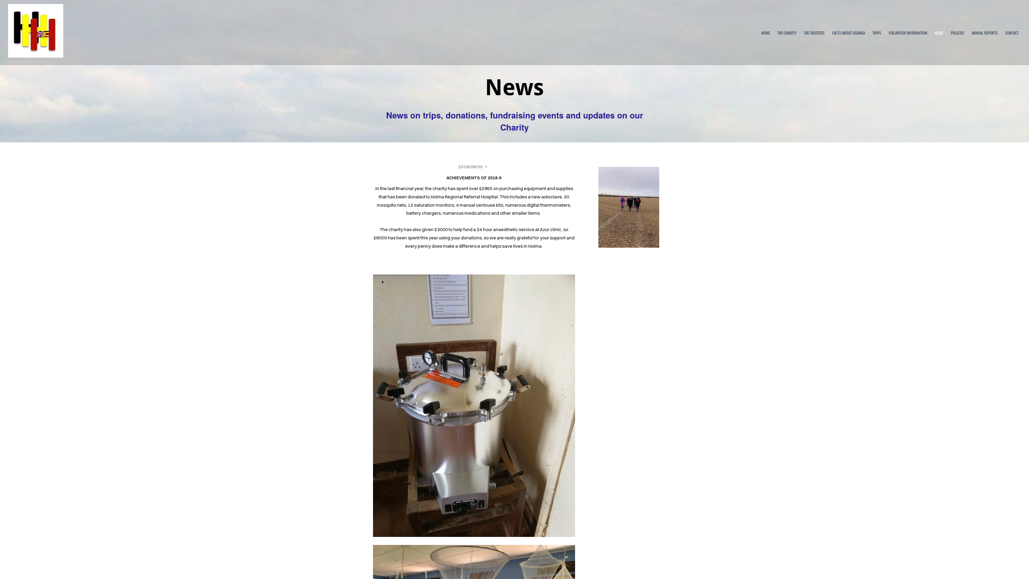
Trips (877, 33)
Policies (957, 33)
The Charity (786, 33)
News (939, 33)
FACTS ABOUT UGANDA (848, 33)
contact (1012, 33)
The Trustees (814, 33)
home (765, 33)
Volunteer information (908, 33)
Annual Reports (985, 33)
